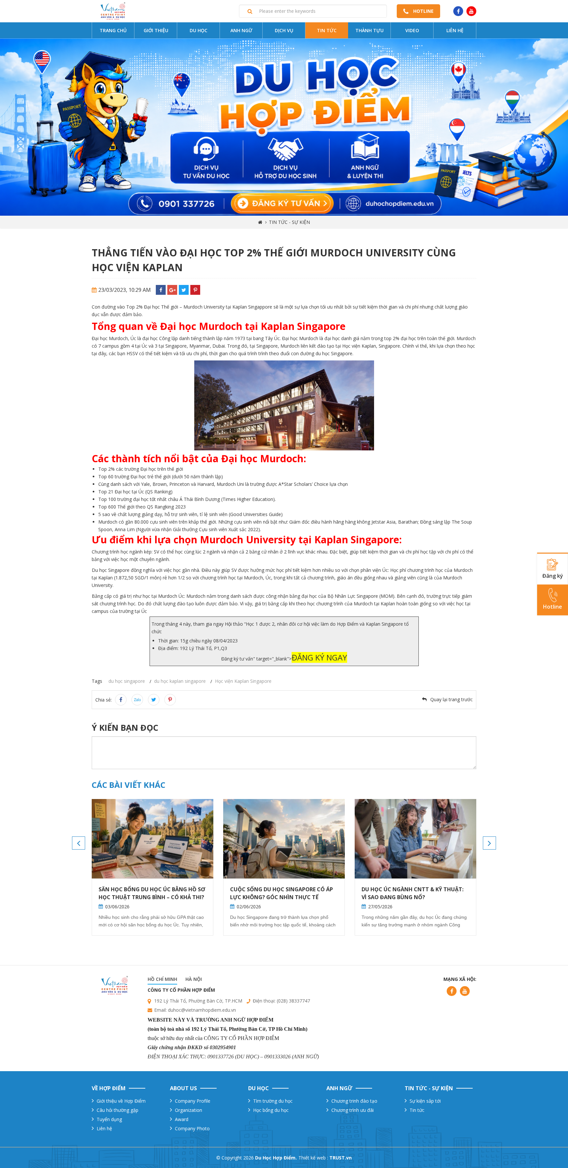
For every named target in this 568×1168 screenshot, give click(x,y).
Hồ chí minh (162, 979)
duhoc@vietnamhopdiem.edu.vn (202, 1010)
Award (181, 1119)
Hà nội (193, 979)
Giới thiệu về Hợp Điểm (121, 1101)
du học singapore (126, 681)
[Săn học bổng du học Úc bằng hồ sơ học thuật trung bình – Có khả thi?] (152, 838)
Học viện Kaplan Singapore (243, 681)
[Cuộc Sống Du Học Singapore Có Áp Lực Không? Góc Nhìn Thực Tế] (284, 838)
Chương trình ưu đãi (352, 1110)
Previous (78, 843)
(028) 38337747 (293, 1001)
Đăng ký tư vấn (237, 659)
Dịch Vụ (284, 30)
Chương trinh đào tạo (354, 1101)
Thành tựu (369, 30)
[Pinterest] (195, 290)
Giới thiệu (156, 30)
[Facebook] (161, 290)
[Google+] (172, 290)
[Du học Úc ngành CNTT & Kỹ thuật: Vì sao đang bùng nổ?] (415, 838)
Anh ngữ (241, 30)
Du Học (198, 30)
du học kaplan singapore (180, 681)
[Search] (250, 11)
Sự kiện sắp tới (425, 1101)
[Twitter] (184, 290)
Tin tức (327, 30)
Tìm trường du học (273, 1101)
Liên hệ (454, 30)
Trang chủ (113, 30)
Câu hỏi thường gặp (117, 1110)
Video (412, 30)
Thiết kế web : (313, 1158)
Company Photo (192, 1128)
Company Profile (192, 1101)
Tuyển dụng (109, 1119)
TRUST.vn (340, 1158)
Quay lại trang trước (451, 699)
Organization (188, 1110)
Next (489, 843)
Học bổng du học (271, 1110)
